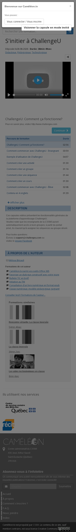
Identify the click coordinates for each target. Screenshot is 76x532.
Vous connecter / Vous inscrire (24, 21)
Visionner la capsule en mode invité (46, 27)
